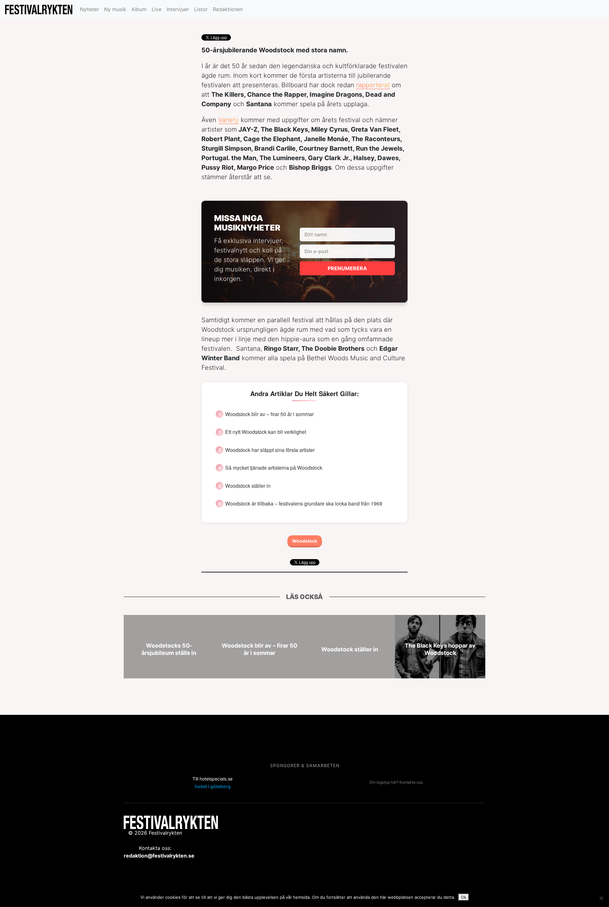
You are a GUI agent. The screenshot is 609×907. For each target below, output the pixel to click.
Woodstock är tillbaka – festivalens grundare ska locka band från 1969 (303, 503)
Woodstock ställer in (248, 485)
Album (139, 9)
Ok (463, 897)
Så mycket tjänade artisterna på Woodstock (273, 467)
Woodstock (304, 541)
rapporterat (373, 85)
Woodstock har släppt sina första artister (270, 450)
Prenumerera (347, 268)
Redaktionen (228, 9)
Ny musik (115, 9)
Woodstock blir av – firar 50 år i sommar (269, 414)
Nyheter (89, 9)
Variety (228, 120)
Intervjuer (178, 9)
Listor (201, 9)
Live (156, 9)
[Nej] (601, 898)
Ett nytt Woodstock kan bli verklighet (265, 431)
